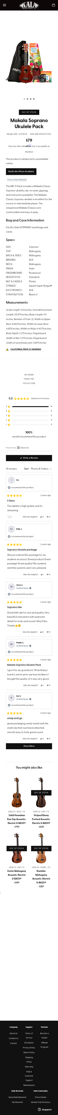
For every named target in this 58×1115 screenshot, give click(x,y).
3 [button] (30, 99)
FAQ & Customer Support (29, 1076)
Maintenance (29, 1085)
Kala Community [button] (40, 1091)
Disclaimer (29, 1043)
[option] (29, 56)
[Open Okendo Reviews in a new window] (17, 447)
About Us (14, 1033)
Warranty (29, 1067)
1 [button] (24, 99)
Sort (26, 469)
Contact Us (13, 1038)
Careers (13, 1043)
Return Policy (29, 1053)
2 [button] (27, 99)
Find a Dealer (40, 1097)
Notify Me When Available (21, 171)
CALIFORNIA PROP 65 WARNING (25, 349)
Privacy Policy (29, 1048)
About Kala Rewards (17, 1097)
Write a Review (34, 459)
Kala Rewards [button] (17, 1091)
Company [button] (14, 1027)
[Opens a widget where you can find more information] (45, 1109)
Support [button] (29, 1027)
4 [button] (33, 99)
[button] (29, 407)
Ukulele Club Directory (40, 1102)
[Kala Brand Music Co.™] (29, 5)
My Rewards (17, 1102)
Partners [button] (44, 1027)
